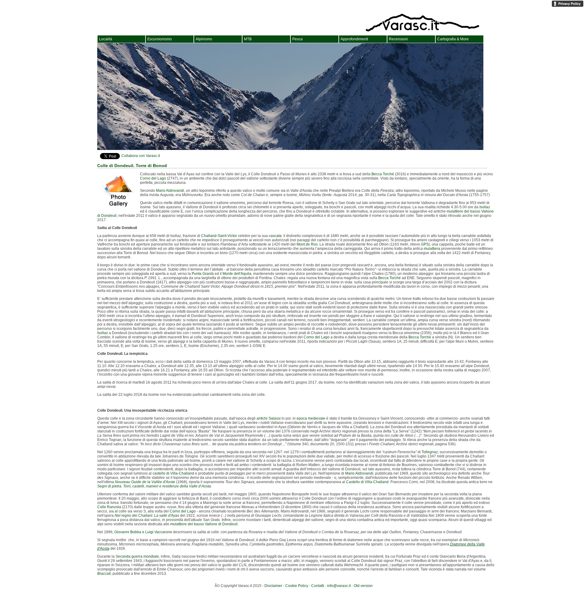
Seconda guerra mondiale (137, 556)
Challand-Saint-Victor (219, 236)
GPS (425, 244)
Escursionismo (159, 39)
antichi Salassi (269, 418)
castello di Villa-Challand (173, 473)
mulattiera (432, 248)
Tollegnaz (430, 452)
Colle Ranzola (109, 507)
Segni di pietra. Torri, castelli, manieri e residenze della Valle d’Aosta (154, 486)
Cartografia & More (453, 39)
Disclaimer (273, 586)
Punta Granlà (203, 274)
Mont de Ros (307, 244)
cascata (275, 236)
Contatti (317, 586)
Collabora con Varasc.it (140, 156)
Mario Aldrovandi (170, 190)
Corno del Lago (153, 178)
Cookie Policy (296, 586)
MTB (248, 39)
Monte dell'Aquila (237, 274)
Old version (363, 586)
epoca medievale (311, 418)
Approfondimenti (354, 39)
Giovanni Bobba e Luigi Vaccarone (143, 532)
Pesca (297, 39)
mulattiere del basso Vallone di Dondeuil (204, 524)
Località (105, 39)
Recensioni (398, 39)
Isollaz (484, 207)
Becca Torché (382, 174)
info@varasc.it (339, 586)
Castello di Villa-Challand (367, 482)
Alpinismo (204, 39)
